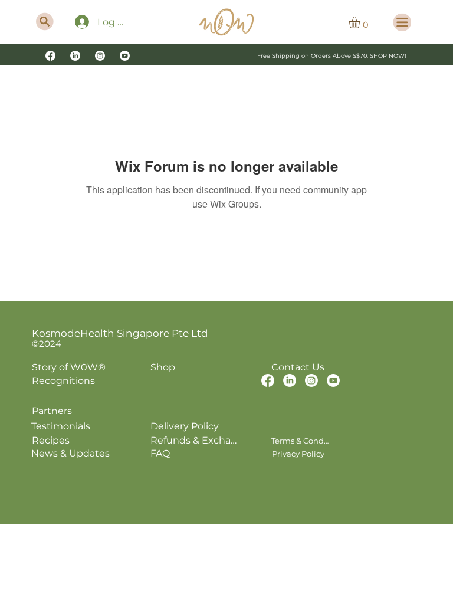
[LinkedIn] (75, 56)
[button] (361, 22)
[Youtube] (125, 56)
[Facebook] (50, 56)
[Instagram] (100, 56)
